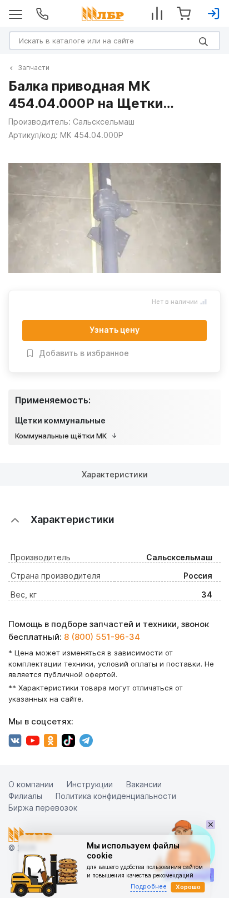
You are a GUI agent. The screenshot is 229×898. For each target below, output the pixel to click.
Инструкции (90, 784)
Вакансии (144, 784)
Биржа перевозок (42, 807)
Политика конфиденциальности (116, 796)
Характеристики (115, 474)
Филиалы (25, 796)
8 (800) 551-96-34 (102, 636)
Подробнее (149, 886)
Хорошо (188, 887)
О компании (30, 784)
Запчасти (33, 67)
